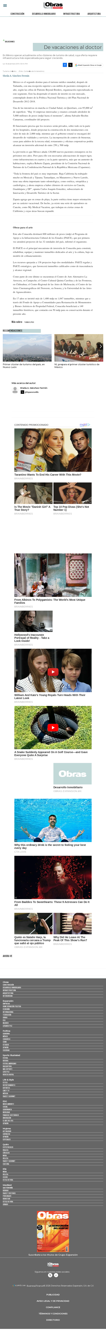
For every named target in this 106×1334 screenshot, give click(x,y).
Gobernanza (7, 1109)
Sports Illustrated (11, 1055)
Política (6, 1031)
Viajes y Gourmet (9, 1096)
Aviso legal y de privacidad (53, 1301)
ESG (4, 1020)
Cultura (6, 1164)
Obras (6, 982)
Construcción (17, 13)
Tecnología (7, 1014)
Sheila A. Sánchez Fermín (33, 388)
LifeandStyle (7, 1026)
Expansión (8, 1001)
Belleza (5, 1158)
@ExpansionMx (32, 392)
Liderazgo (6, 1134)
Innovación (7, 1118)
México (5, 1036)
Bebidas (6, 1190)
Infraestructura (71, 13)
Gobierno (6, 1033)
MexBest (7, 1185)
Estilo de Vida (8, 1201)
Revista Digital (8, 1074)
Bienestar (6, 1198)
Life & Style (8, 1080)
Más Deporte (7, 1069)
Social (5, 1106)
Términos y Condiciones (53, 1313)
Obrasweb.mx (56, 1275)
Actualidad (7, 1131)
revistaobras (50, 1275)
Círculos (6, 1153)
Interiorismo (8, 996)
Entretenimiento (9, 1085)
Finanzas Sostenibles (11, 1115)
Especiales (7, 1139)
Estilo (5, 1082)
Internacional (8, 1012)
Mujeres (6, 1023)
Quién (6, 1144)
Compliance (53, 1307)
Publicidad (53, 1294)
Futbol (5, 1058)
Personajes (7, 1196)
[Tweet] (70, 65)
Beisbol (5, 1060)
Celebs (5, 1177)
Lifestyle (6, 1072)
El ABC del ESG (8, 1120)
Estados (6, 1044)
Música (5, 1093)
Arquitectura (94, 13)
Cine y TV (6, 1090)
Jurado (5, 1204)
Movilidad (6, 1112)
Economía (6, 1009)
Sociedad (6, 1050)
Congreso (6, 1039)
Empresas (6, 1003)
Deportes (6, 1088)
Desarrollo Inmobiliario (43, 13)
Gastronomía (8, 1187)
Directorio (53, 1320)
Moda (5, 1155)
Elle (4, 1169)
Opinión (5, 1047)
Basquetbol (7, 1066)
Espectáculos (8, 1147)
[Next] (100, 346)
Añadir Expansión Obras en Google (90, 65)
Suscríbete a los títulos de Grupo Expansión (53, 1254)
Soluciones (9, 41)
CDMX (5, 1042)
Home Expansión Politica (12, 1006)
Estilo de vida (8, 1180)
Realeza (5, 1150)
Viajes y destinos (9, 1193)
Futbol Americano (9, 1063)
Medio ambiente (8, 1104)
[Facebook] (65, 65)
